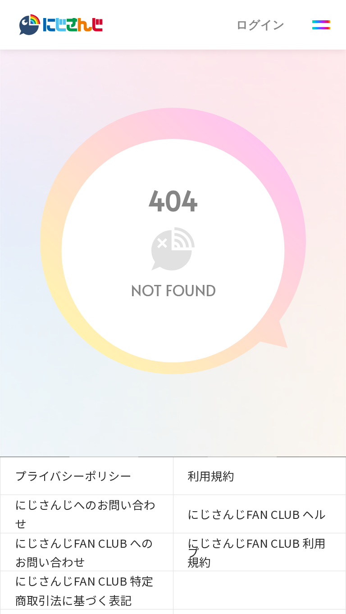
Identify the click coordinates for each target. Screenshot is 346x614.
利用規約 (210, 475)
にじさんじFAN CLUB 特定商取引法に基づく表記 (84, 590)
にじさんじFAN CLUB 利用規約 (256, 552)
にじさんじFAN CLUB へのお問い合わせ (84, 552)
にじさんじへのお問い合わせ (85, 514)
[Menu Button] (321, 25)
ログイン (260, 25)
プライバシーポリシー (73, 475)
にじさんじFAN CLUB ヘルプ (256, 519)
